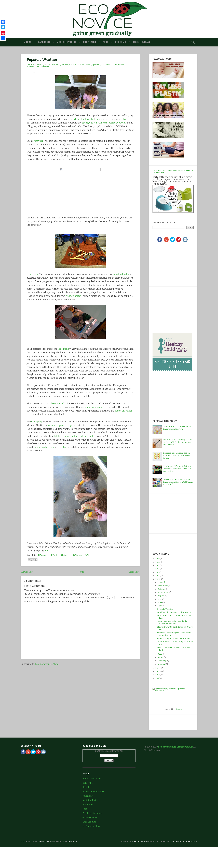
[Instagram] (185, 241)
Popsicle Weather (42, 59)
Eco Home (120, 42)
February (162, 661)
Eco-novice (46, 841)
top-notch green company (61, 425)
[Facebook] (159, 241)
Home (81, 571)
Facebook (43, 555)
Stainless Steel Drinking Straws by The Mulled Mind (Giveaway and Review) (177, 442)
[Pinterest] (178, 241)
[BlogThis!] (31, 559)
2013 (157, 579)
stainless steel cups (45, 447)
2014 (157, 576)
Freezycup (38, 141)
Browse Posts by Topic (93, 791)
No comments (42, 67)
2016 (157, 569)
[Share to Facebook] (36, 559)
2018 (157, 562)
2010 (157, 675)
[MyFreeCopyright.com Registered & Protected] (173, 691)
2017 (157, 565)
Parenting (44, 42)
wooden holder (121, 274)
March (161, 657)
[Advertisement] (168, 266)
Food (105, 42)
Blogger (178, 709)
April (160, 654)
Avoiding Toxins (66, 42)
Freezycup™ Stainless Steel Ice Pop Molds (104, 122)
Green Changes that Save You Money (174, 638)
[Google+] (166, 241)
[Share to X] (34, 559)
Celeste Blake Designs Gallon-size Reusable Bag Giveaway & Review (177, 455)
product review (106, 65)
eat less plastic (68, 65)
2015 (157, 572)
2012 (157, 668)
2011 (157, 671)
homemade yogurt (94, 407)
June (160, 602)
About (27, 42)
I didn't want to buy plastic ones (85, 119)
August (161, 596)
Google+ (67, 555)
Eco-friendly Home (92, 813)
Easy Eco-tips (89, 821)
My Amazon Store (91, 826)
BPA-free (126, 119)
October (162, 589)
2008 (157, 678)
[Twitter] (172, 241)
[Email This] (29, 559)
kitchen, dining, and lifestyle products (74, 436)
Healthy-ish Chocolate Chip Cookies (174, 612)
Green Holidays (142, 42)
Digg (89, 555)
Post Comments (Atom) (47, 664)
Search (86, 787)
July (160, 599)
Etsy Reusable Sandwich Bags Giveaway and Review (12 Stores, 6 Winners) (178, 482)
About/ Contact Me (92, 778)
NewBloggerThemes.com (183, 841)
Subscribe (88, 783)
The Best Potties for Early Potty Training (173, 171)
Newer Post (27, 571)
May (160, 606)
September (163, 592)
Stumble (78, 555)
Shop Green (89, 42)
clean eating (56, 65)
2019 (157, 559)
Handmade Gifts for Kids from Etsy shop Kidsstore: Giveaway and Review (177, 468)
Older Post (133, 571)
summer (30, 67)
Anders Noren (140, 841)
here (47, 550)
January (161, 664)
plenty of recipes (123, 410)
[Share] (3, 38)
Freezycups (33, 274)
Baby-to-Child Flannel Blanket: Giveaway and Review (177, 427)
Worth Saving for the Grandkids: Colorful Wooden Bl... (172, 622)
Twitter (55, 555)
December (163, 582)
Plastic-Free (85, 65)
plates (63, 447)
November (163, 585)
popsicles (95, 65)
